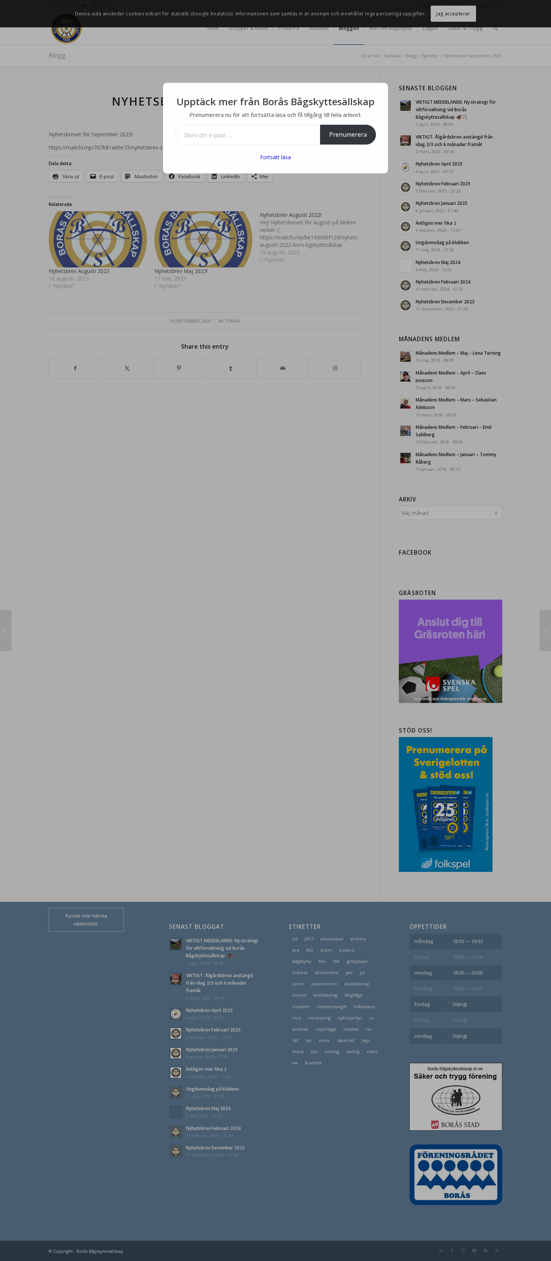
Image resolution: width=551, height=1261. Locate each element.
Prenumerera (348, 134)
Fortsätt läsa (275, 157)
